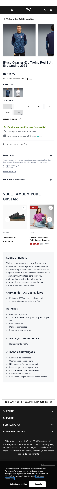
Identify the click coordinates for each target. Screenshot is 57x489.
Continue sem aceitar (48, 465)
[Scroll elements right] (49, 219)
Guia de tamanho (10, 119)
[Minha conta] (44, 10)
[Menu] (5, 10)
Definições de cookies (18, 484)
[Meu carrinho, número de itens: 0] (51, 10)
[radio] (7, 92)
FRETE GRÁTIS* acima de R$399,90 (28, 3)
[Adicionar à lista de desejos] (24, 208)
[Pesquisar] (12, 10)
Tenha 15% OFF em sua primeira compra (26, 402)
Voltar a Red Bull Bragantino (20, 19)
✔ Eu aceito (37, 484)
